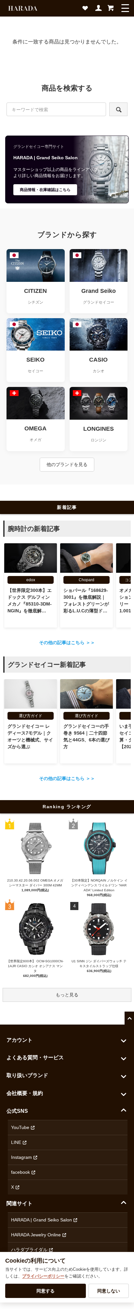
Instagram (21, 1157)
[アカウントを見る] (98, 10)
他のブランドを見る (67, 464)
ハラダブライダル (29, 1249)
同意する (45, 1290)
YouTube (20, 1127)
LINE (16, 1142)
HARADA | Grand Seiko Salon (41, 1219)
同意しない (108, 1290)
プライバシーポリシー (43, 1276)
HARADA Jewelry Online (36, 1234)
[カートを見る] (110, 10)
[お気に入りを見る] (86, 10)
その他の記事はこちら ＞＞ (67, 642)
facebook (20, 1172)
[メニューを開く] (125, 8)
